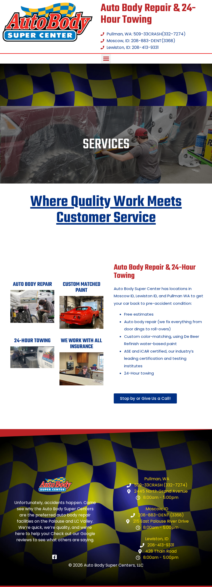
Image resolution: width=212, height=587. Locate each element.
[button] (106, 59)
